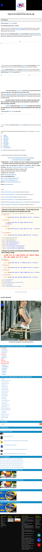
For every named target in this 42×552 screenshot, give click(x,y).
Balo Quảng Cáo (31, 33)
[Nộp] (41, 424)
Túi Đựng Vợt (4, 369)
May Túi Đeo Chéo (5, 401)
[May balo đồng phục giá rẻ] (21, 5)
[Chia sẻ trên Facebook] (18, 292)
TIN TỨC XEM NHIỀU (4, 417)
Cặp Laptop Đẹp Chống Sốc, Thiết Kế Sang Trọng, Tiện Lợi (11, 465)
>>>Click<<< (35, 235)
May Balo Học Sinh (5, 388)
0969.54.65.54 (6, 260)
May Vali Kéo (4, 397)
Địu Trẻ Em (4, 374)
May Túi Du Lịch (4, 398)
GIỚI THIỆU (3, 378)
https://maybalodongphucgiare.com (27, 533)
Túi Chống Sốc (4, 368)
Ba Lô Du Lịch (4, 352)
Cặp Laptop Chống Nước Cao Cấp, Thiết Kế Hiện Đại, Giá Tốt (11, 460)
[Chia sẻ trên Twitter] (20, 292)
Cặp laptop (6, 140)
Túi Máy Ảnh (4, 371)
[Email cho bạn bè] (22, 292)
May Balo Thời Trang (5, 391)
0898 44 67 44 (6, 270)
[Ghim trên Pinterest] (24, 292)
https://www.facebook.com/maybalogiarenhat (15, 247)
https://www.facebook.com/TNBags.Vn (14, 286)
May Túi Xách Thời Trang (6, 400)
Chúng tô (3, 69)
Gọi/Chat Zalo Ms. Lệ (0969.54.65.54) (20, 262)
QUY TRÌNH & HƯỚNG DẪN (5, 408)
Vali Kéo (2, 358)
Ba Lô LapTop (4, 349)
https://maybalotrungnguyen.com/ (12, 241)
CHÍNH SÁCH (4, 411)
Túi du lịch (5, 136)
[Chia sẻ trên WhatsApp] (16, 292)
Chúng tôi (8, 105)
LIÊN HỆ (2, 419)
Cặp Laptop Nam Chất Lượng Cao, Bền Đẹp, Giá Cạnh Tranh (11, 463)
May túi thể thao (4, 406)
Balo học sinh (6, 146)
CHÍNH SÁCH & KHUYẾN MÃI (6, 409)
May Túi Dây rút (4, 403)
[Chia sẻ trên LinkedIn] (26, 292)
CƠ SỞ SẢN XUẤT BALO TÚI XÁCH (19, 159)
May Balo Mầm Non (5, 389)
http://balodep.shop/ (9, 184)
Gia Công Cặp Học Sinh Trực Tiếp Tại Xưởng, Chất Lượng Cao (12, 467)
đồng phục (4, 34)
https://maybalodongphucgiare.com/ (13, 243)
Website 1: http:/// (10, 178)
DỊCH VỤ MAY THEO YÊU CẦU (6, 380)
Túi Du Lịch (3, 360)
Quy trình (3, 124)
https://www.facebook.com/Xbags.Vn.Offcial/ (15, 282)
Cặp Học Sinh (4, 357)
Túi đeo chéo (4, 365)
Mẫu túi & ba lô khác (5, 363)
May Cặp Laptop (4, 394)
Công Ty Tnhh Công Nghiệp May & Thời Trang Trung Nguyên (21, 157)
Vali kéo (5, 135)
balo (17, 90)
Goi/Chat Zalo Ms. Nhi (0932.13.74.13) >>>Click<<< (24, 217)
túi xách (20, 90)
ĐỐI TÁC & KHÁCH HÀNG (5, 414)
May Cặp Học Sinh (5, 392)
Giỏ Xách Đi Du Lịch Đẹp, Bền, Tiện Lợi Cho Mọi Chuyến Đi (11, 458)
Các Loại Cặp (3, 354)
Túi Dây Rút (4, 372)
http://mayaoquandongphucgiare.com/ (12, 181)
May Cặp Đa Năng (5, 395)
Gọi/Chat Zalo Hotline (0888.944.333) (20, 235)
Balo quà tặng (37, 33)
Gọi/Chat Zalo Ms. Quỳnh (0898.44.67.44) (21, 272)
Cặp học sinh (6, 139)
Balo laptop (6, 144)
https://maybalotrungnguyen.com (27, 535)
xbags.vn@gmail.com (9, 279)
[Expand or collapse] (40, 20)
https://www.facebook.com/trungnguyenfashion (16, 248)
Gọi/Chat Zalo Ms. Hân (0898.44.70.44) (21, 267)
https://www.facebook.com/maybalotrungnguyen (16, 245)
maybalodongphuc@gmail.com (22, 94)
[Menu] (2, 5)
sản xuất (36, 131)
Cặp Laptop (4, 355)
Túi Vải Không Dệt (5, 366)
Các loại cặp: (6, 138)
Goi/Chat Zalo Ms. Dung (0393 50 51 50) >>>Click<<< (24, 228)
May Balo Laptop (4, 386)
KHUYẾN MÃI (4, 412)
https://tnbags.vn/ (9, 285)
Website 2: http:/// (9, 180)
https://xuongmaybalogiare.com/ (27, 530)
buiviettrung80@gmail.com (8, 94)
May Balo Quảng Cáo (5, 383)
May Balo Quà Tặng (5, 381)
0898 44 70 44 (6, 265)
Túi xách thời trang (7, 147)
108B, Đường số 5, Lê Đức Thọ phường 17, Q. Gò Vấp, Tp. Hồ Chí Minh (20, 167)
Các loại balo (6, 142)
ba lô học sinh (10, 23)
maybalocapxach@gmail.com (28, 525)
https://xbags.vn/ (9, 281)
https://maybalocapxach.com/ (11, 244)
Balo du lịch (6, 143)
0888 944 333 (8, 232)
